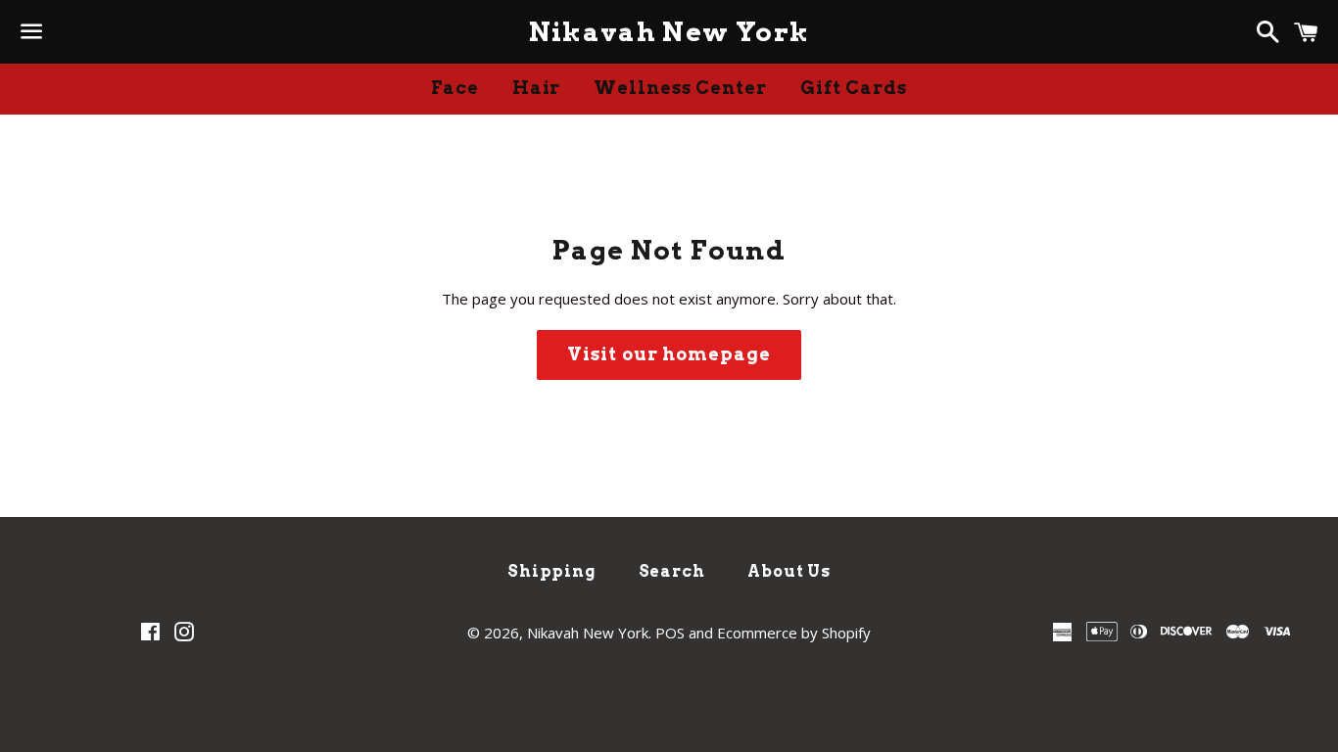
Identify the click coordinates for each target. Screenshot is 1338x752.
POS (670, 632)
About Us (788, 571)
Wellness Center (680, 87)
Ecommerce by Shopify (794, 632)
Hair (536, 87)
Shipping (551, 571)
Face (455, 87)
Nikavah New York (669, 32)
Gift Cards (853, 87)
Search (672, 571)
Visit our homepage (668, 354)
